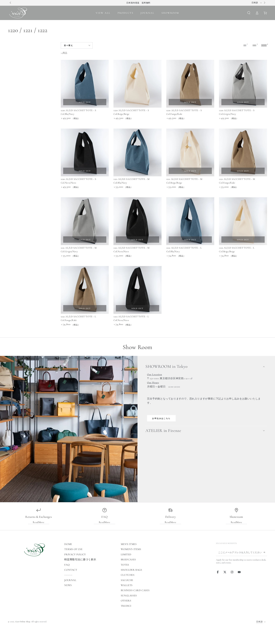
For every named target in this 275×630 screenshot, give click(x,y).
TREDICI (126, 605)
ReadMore (38, 522)
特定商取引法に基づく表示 (80, 559)
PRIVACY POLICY (75, 554)
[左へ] (10, 3)
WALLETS (127, 585)
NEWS (68, 585)
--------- (68, 575)
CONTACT (70, 569)
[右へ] (264, 3)
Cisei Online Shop (22, 621)
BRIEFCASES (128, 559)
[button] (249, 13)
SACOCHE (127, 580)
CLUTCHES (127, 575)
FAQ (67, 564)
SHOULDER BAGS (131, 569)
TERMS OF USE (73, 549)
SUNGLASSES (129, 595)
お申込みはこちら (161, 418)
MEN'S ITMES (129, 544)
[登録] (265, 552)
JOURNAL (70, 580)
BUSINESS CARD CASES (135, 590)
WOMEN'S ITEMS (131, 549)
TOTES (125, 564)
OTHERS (126, 600)
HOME (68, 544)
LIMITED (126, 554)
